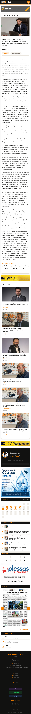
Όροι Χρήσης (20, 712)
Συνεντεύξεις (16, 675)
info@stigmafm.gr (16, 665)
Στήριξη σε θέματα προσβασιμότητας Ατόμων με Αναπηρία (17, 526)
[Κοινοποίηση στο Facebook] (6, 557)
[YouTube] (15, 703)
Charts (16, 679)
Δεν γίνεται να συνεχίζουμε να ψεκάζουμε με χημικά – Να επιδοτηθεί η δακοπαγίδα (19, 543)
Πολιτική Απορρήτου (12, 712)
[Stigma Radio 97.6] (3, 2)
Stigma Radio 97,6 (11, 707)
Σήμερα (16, 673)
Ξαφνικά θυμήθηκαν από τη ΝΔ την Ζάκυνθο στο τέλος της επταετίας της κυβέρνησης (19, 532)
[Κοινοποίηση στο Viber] (6, 560)
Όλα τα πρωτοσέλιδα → (24, 629)
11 (7, 509)
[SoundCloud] (18, 703)
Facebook (6, 265)
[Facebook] (12, 703)
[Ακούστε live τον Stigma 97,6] (28, 2)
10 (3, 509)
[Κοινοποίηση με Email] (24, 560)
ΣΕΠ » (28, 518)
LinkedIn (25, 265)
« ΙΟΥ (3, 518)
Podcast (16, 682)
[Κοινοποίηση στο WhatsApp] (15, 560)
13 (15, 509)
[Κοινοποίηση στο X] (15, 557)
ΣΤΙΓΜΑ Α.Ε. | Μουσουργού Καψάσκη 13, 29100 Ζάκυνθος (16, 667)
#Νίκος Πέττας (6, 53)
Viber (6, 268)
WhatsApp (15, 268)
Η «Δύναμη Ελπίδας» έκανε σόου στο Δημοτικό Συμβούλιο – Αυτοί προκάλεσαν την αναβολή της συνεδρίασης (18, 548)
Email (24, 268)
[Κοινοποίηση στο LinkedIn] (24, 557)
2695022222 (16, 663)
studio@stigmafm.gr (16, 696)
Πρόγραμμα (16, 677)
